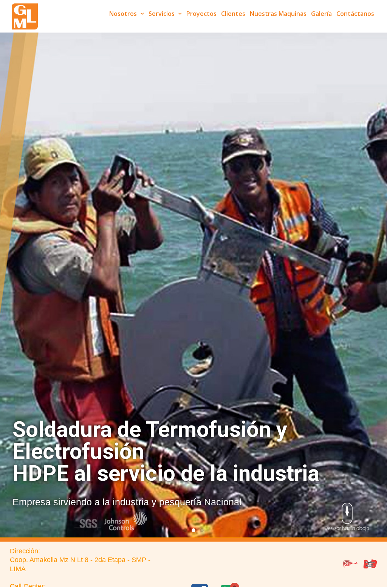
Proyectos (201, 13)
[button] (185, 530)
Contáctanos (355, 13)
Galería (321, 13)
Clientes (233, 13)
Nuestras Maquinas (278, 13)
